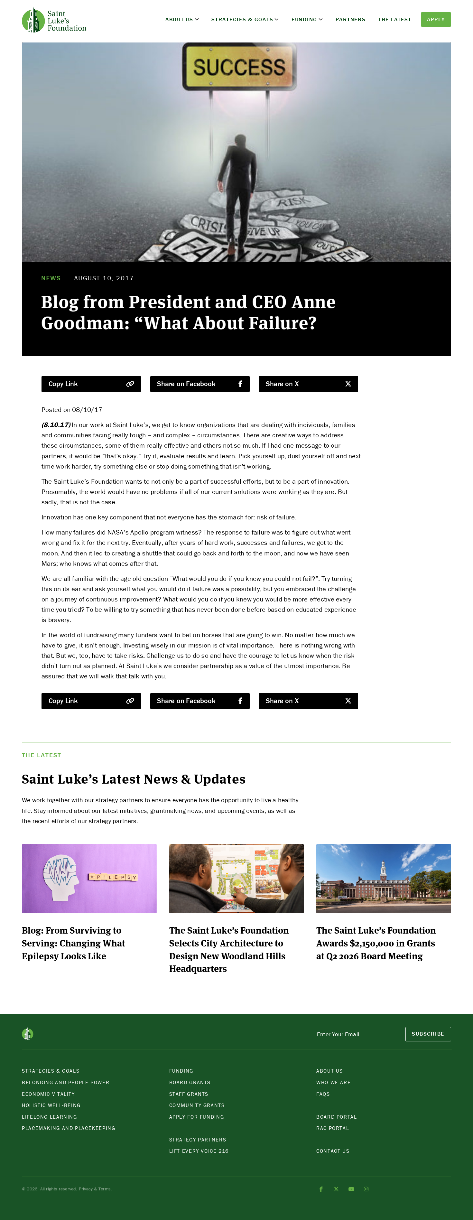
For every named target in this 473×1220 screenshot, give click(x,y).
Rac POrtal (332, 1128)
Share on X (282, 383)
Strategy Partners (198, 1139)
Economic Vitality (48, 1094)
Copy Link (63, 383)
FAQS (323, 1094)
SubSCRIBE (428, 1033)
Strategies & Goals (242, 19)
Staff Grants (189, 1094)
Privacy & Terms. (95, 1189)
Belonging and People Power (65, 1082)
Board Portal (336, 1116)
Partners (351, 19)
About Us (179, 19)
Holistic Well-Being (51, 1105)
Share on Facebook (186, 383)
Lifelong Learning (49, 1116)
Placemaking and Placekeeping (69, 1128)
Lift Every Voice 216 (199, 1151)
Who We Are (333, 1082)
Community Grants (197, 1105)
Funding (304, 19)
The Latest (394, 19)
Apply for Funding (196, 1116)
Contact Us (332, 1151)
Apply (436, 19)
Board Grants (190, 1082)
